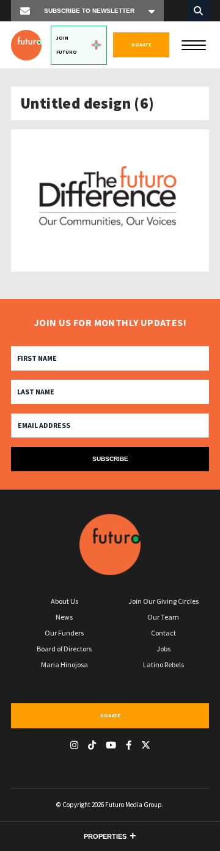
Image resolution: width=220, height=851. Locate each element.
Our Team (163, 616)
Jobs (163, 648)
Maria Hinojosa (64, 664)
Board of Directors (64, 648)
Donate (141, 45)
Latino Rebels (163, 664)
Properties (105, 836)
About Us (64, 601)
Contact (163, 632)
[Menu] (193, 44)
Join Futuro (66, 45)
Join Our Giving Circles (163, 601)
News (64, 616)
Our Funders (64, 632)
